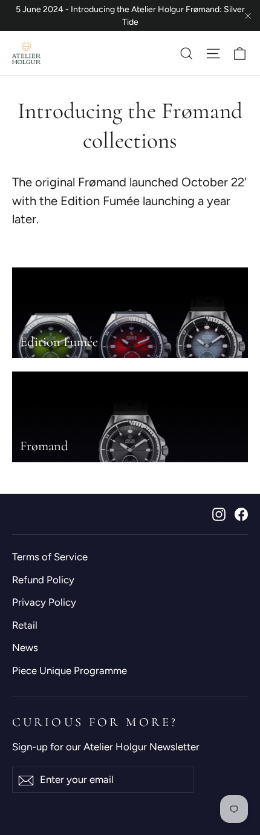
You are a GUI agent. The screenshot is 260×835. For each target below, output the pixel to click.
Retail (24, 625)
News (25, 647)
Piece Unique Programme (69, 670)
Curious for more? (95, 722)
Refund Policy (43, 580)
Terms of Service (50, 557)
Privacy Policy (44, 602)
